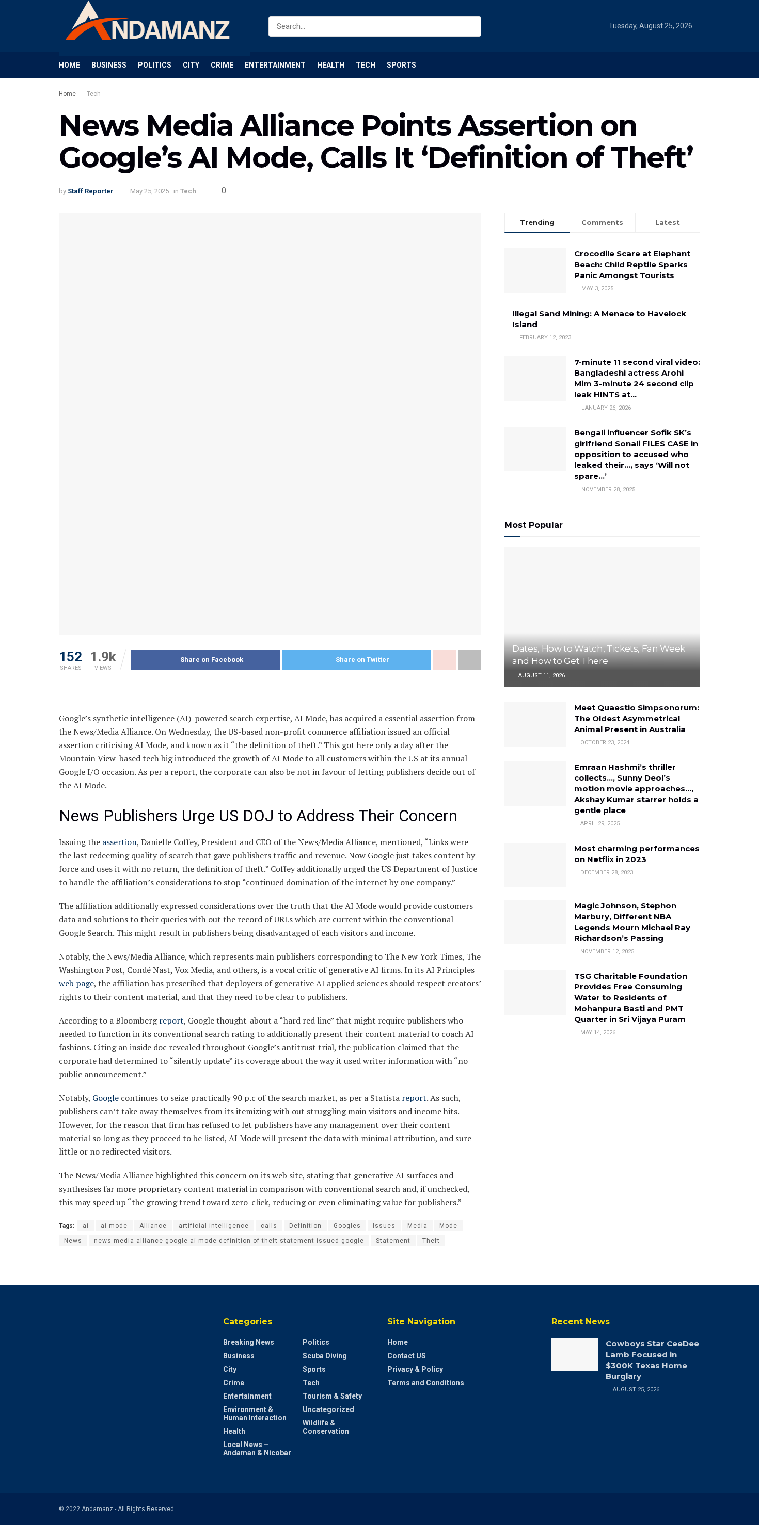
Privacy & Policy (415, 1369)
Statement (393, 1240)
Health (330, 65)
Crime (222, 65)
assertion (119, 842)
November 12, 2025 (606, 951)
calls (269, 1225)
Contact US (406, 1356)
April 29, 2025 (599, 823)
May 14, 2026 (597, 1032)
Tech (365, 65)
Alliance (153, 1225)
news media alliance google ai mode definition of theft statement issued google (229, 1240)
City (191, 65)
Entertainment (275, 65)
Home (69, 65)
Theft (431, 1240)
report (171, 1020)
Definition (305, 1225)
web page (76, 983)
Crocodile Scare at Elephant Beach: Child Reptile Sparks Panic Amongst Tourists (632, 264)
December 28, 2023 (606, 872)
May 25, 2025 (149, 191)
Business (108, 65)
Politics (154, 65)
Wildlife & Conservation (326, 1427)
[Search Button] (471, 26)
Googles (347, 1225)
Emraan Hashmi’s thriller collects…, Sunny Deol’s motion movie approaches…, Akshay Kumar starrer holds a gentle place (636, 788)
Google (105, 1098)
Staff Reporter (91, 191)
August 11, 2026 (541, 675)
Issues (384, 1225)
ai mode (114, 1225)
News (73, 1240)
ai (86, 1225)
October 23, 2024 (604, 742)
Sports (401, 65)
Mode (448, 1225)
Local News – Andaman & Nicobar (257, 1448)
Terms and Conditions (425, 1382)
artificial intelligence (214, 1225)
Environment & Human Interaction (255, 1413)
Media (417, 1225)
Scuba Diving (325, 1356)
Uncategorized (328, 1409)
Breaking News (248, 1342)
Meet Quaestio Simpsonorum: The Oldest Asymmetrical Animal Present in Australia (636, 718)
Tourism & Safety (332, 1396)
